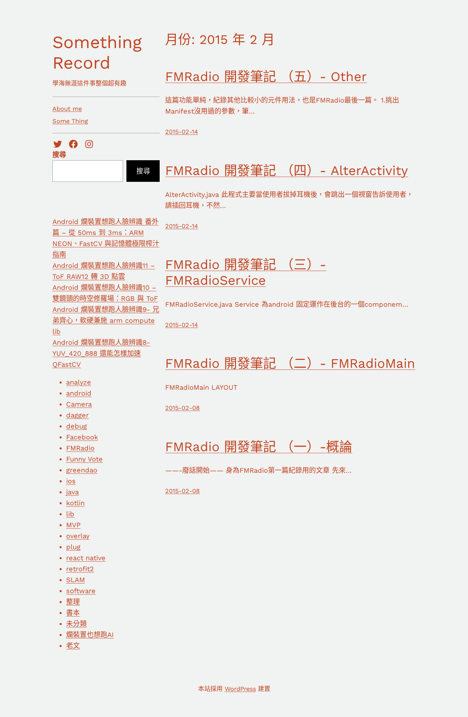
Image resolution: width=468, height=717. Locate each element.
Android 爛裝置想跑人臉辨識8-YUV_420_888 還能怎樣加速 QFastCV (101, 353)
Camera (79, 404)
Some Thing (70, 121)
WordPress (240, 688)
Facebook (82, 437)
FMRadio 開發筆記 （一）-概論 (258, 446)
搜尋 (59, 155)
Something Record (97, 52)
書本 (73, 613)
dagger (77, 415)
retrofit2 (80, 569)
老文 (73, 646)
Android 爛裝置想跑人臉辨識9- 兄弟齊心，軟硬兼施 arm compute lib (105, 320)
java (72, 492)
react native (86, 558)
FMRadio (80, 448)
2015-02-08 (182, 407)
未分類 (76, 624)
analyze (78, 382)
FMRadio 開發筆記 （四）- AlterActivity (286, 170)
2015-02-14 (181, 131)
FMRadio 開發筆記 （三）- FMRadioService (245, 272)
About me (67, 108)
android (78, 393)
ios (71, 481)
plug (73, 547)
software (81, 591)
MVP (73, 525)
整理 (73, 602)
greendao (81, 470)
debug (76, 426)
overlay (77, 536)
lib (70, 514)
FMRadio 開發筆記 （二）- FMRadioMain (290, 363)
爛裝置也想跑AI (90, 635)
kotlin (75, 503)
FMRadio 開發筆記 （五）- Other (266, 76)
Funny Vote (84, 459)
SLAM (75, 580)
